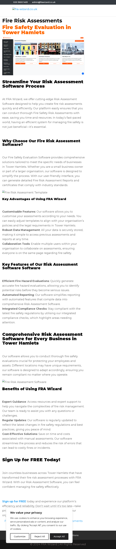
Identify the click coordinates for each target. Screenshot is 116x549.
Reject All (39, 536)
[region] (39, 525)
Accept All (59, 536)
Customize (20, 536)
